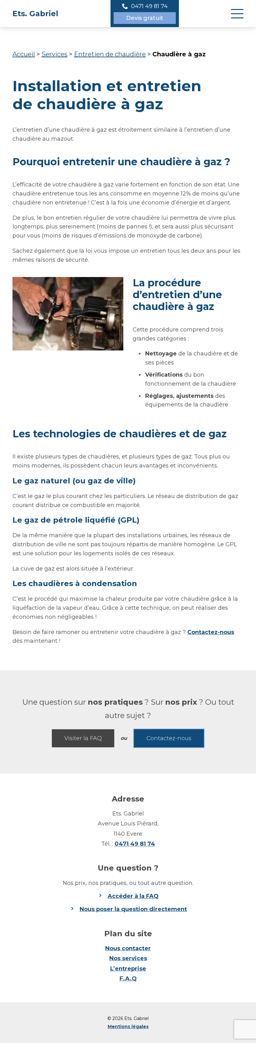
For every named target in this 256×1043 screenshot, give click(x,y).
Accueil (23, 54)
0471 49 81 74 (135, 843)
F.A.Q (128, 978)
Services (54, 54)
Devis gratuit (144, 18)
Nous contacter (128, 948)
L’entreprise (128, 968)
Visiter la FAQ (83, 738)
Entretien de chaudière (110, 54)
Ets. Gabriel (35, 13)
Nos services (128, 958)
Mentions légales (128, 1026)
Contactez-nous (210, 632)
